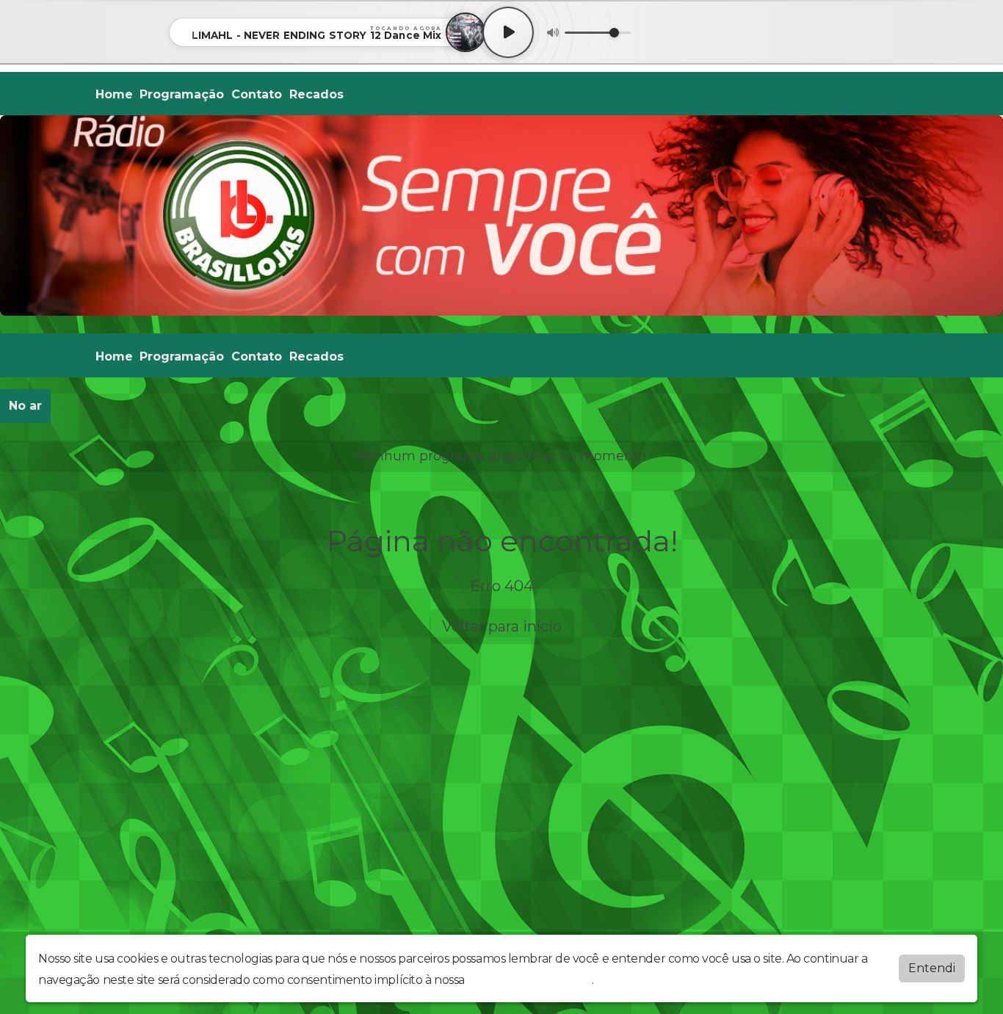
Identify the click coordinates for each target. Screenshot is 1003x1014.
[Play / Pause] (508, 32)
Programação (182, 94)
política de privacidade (529, 980)
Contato (256, 94)
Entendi (931, 968)
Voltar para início (502, 626)
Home (114, 94)
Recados (316, 94)
